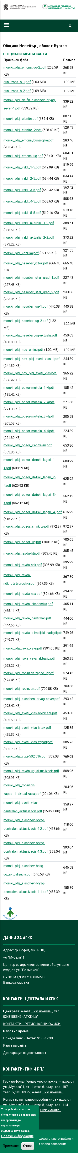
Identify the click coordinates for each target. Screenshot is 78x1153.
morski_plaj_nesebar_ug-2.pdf (26, 321)
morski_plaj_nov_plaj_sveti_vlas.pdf (30, 373)
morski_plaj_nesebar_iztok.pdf (26, 263)
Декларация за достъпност (24, 1053)
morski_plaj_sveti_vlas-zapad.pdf (28, 742)
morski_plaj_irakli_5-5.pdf (22, 213)
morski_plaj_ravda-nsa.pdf (23, 594)
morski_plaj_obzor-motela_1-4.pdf (29, 388)
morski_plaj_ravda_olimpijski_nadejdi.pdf (33, 633)
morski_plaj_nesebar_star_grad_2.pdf (31, 292)
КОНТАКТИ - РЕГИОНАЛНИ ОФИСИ (32, 1024)
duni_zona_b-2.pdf (17, 91)
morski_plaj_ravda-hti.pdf (22, 553)
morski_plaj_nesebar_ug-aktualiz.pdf (30, 335)
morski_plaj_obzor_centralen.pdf (28, 445)
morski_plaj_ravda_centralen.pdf (27, 618)
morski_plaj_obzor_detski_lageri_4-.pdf (33, 512)
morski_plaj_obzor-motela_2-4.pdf (29, 402)
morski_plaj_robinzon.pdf (22, 689)
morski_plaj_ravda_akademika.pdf (28, 604)
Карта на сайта (14, 1045)
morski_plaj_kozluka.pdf (21, 253)
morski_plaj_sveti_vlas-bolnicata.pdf (30, 713)
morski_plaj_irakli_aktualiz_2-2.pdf (29, 237)
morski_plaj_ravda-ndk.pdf (23, 565)
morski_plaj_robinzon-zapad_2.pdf (29, 673)
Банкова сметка (16, 983)
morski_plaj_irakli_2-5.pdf (22, 179)
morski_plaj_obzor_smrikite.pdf (27, 526)
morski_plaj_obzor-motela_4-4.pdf (29, 431)
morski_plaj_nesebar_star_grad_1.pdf (31, 278)
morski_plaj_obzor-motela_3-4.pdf (29, 416)
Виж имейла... (41, 1011)
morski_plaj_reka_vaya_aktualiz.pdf (30, 659)
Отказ (27, 1146)
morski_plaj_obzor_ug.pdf (22, 542)
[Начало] (19, 9)
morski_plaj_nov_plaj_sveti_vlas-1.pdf (32, 359)
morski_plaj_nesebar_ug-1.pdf (26, 306)
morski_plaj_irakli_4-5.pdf (22, 201)
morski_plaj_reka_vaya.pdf (23, 648)
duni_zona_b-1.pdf (17, 82)
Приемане (11, 1146)
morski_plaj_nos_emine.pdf (23, 350)
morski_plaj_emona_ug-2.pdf (25, 67)
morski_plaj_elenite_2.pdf (23, 130)
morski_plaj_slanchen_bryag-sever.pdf (32, 699)
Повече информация (17, 1136)
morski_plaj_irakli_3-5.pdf (22, 190)
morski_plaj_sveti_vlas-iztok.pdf (27, 728)
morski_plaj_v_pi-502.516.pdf (25, 756)
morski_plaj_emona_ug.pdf (23, 156)
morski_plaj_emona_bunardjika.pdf (29, 140)
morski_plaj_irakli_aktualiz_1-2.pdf (29, 223)
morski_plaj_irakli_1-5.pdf (22, 167)
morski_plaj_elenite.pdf (21, 119)
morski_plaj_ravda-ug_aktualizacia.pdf (31, 771)
